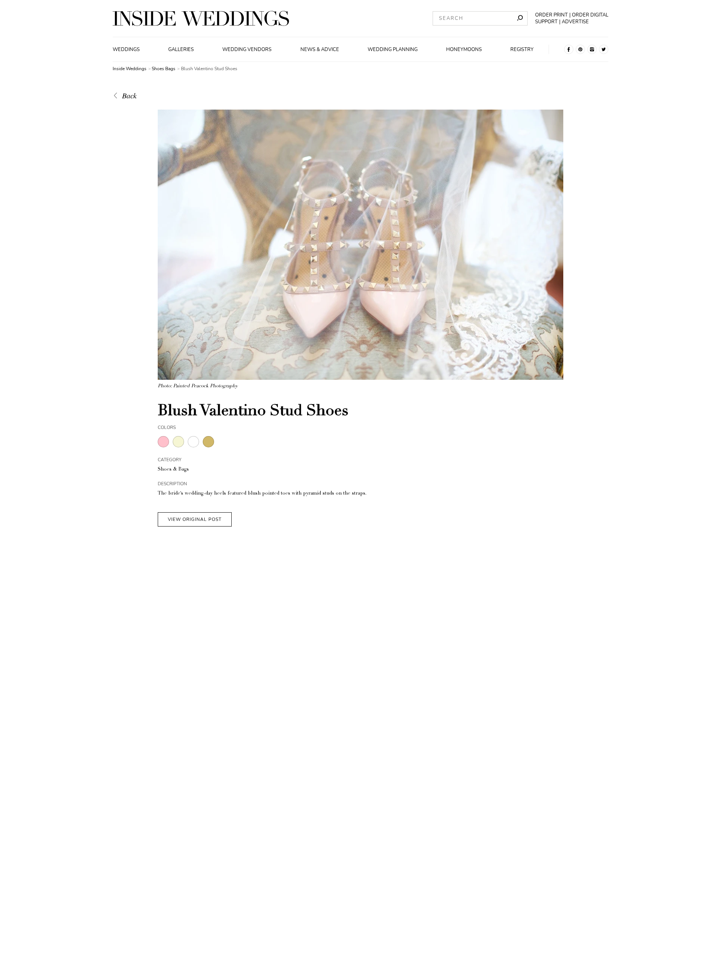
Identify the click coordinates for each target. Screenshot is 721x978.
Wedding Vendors (247, 49)
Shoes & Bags (173, 469)
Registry (522, 49)
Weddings (126, 49)
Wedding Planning (393, 49)
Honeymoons (464, 49)
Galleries (181, 49)
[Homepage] (201, 18)
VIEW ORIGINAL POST (195, 519)
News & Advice (319, 49)
